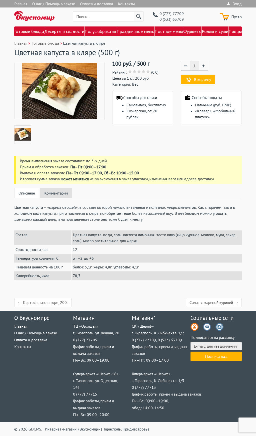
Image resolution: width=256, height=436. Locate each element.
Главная (20, 3)
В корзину (202, 79)
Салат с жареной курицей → (214, 302)
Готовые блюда (29, 31)
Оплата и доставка (96, 3)
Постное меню (168, 31)
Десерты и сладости (64, 31)
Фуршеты (192, 31)
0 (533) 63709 (172, 19)
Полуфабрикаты (100, 31)
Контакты (126, 3)
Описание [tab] (26, 193)
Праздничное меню (135, 31)
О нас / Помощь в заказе (53, 3)
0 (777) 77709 (172, 13)
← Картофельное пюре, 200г (43, 302)
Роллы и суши (215, 31)
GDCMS (34, 429)
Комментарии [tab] (56, 193)
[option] (22, 134)
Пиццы (235, 31)
